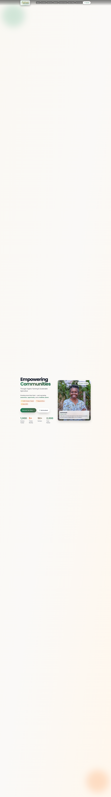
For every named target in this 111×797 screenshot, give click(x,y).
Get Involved (44, 410)
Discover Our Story (27, 410)
